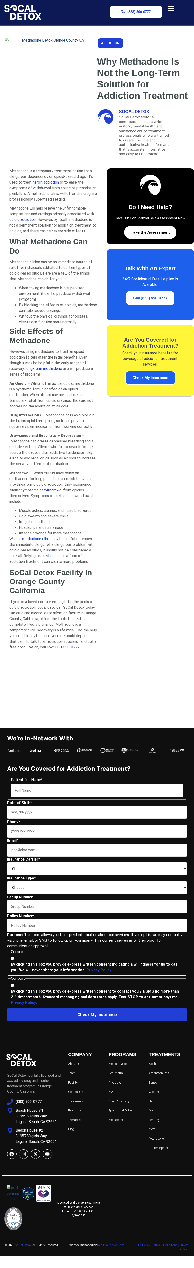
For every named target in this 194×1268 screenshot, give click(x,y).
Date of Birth (19, 802)
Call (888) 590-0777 (150, 298)
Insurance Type (21, 878)
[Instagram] (23, 1154)
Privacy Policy (98, 970)
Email (12, 840)
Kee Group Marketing (111, 1245)
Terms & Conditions (164, 1245)
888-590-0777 (67, 647)
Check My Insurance (150, 378)
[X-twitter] (35, 1154)
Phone (13, 821)
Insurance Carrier (23, 859)
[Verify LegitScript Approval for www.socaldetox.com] (28, 1194)
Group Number (20, 897)
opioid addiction (22, 219)
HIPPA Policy (141, 1245)
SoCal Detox (23, 1245)
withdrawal (53, 490)
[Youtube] (47, 1154)
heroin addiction (46, 182)
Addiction (110, 43)
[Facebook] (12, 1154)
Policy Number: (20, 916)
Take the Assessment (150, 232)
